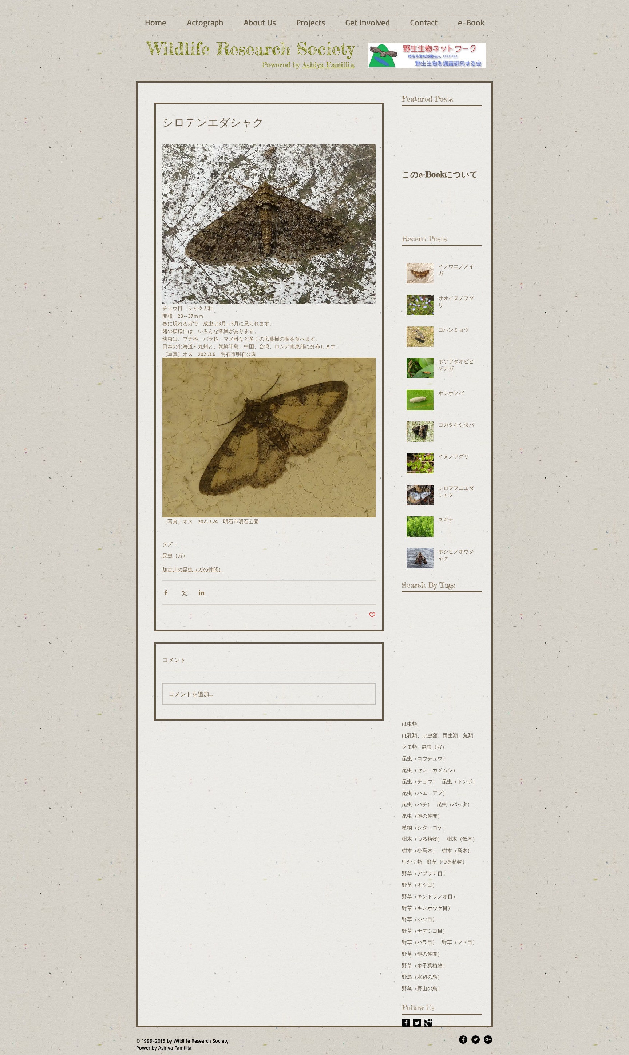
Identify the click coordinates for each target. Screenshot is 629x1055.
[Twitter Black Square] (417, 1023)
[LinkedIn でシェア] (201, 592)
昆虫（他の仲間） (422, 816)
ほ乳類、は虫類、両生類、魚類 (437, 735)
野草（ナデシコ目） (425, 931)
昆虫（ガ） (175, 555)
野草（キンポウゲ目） (427, 908)
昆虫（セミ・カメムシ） (430, 770)
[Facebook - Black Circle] (463, 1039)
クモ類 (409, 746)
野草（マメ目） (460, 942)
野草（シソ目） (420, 919)
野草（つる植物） (447, 861)
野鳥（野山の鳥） (422, 988)
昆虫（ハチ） (417, 804)
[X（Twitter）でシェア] (183, 592)
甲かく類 (412, 861)
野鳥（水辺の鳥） (422, 976)
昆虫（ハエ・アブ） (425, 793)
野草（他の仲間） (422, 954)
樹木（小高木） (420, 850)
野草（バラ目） (420, 942)
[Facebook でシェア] (165, 592)
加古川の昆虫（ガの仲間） (192, 569)
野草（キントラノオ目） (430, 896)
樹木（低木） (462, 839)
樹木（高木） (457, 850)
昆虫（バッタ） (454, 804)
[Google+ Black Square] (428, 1023)
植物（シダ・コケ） (425, 827)
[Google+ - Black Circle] (488, 1039)
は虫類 (409, 724)
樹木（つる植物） (422, 839)
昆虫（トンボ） (460, 781)
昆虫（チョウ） (420, 781)
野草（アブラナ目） (425, 873)
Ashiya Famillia (328, 64)
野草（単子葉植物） (425, 965)
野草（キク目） (420, 884)
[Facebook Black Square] (406, 1023)
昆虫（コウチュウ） (425, 758)
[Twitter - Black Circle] (475, 1039)
